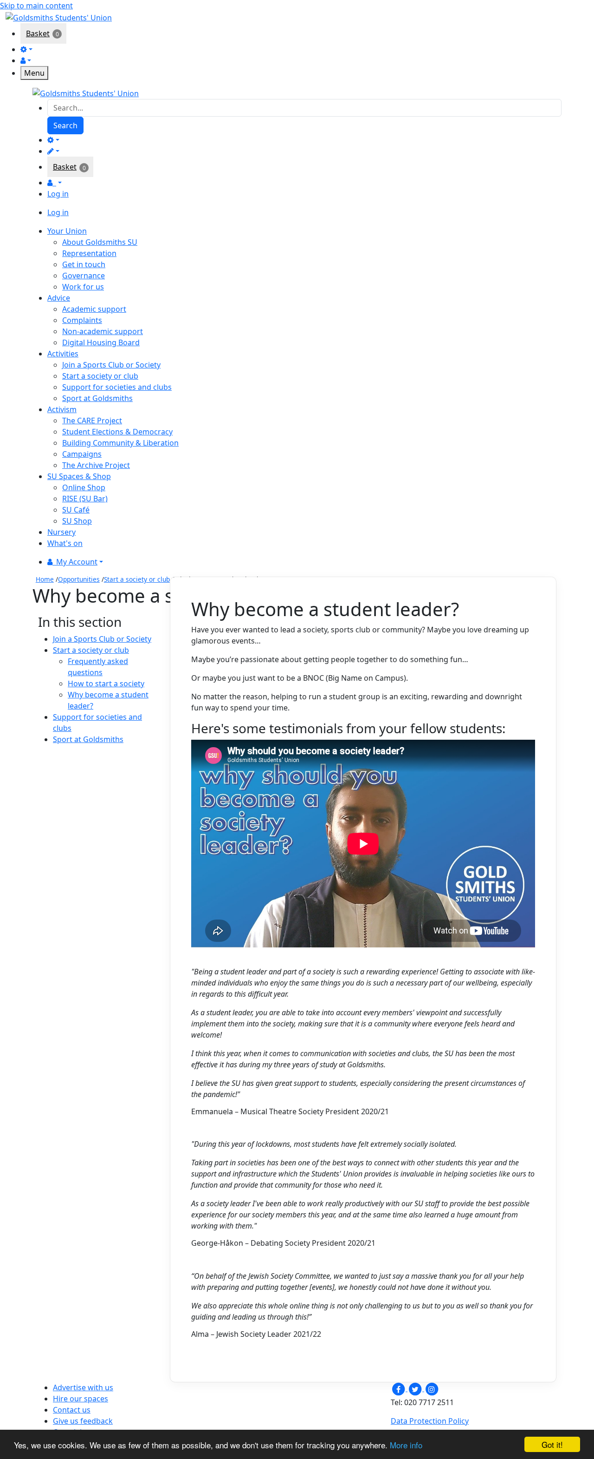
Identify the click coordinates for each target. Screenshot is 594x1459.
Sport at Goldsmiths (97, 398)
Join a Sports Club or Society (111, 365)
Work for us (83, 287)
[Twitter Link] (415, 1388)
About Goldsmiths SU (99, 242)
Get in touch (83, 264)
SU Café (76, 510)
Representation (89, 253)
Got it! (552, 1444)
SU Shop (77, 521)
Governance (83, 275)
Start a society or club (100, 376)
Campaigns (82, 454)
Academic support (94, 309)
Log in (58, 194)
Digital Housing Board (101, 342)
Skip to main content (36, 5)
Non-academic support (102, 331)
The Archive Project (96, 465)
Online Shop (83, 487)
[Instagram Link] (431, 1388)
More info (406, 1445)
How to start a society (106, 683)
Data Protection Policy (430, 1421)
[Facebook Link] (399, 1388)
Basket (38, 33)
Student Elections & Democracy (117, 432)
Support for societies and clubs (117, 387)
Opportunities (79, 579)
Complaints (82, 320)
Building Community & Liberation (120, 443)
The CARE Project (92, 420)
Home (45, 579)
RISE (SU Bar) (85, 498)
